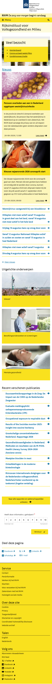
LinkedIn (15, 668)
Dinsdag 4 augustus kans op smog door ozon (24, 253)
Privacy (5, 610)
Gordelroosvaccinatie (18, 56)
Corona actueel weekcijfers (21, 53)
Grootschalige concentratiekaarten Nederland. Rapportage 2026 (22, 435)
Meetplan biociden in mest (18, 458)
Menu (8, 19)
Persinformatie (8, 576)
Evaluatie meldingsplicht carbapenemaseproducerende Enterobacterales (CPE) (20, 409)
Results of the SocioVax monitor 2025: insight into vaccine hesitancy (24, 426)
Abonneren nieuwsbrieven (13, 653)
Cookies (5, 607)
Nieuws (6, 69)
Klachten (5, 584)
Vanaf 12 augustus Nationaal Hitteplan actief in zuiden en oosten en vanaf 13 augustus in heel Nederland (23, 237)
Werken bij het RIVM (10, 580)
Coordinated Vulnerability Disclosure (17, 621)
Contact (5, 573)
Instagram (16, 675)
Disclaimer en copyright (11, 618)
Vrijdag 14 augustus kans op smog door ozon (24, 228)
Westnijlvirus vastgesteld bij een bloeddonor (24, 208)
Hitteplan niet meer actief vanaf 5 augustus (23, 247)
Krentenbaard (15, 50)
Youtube (15, 671)
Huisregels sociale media (12, 595)
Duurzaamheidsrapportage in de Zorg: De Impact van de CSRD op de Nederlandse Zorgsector (25, 397)
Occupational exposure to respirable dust (25, 418)
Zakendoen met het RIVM (12, 591)
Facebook (15, 664)
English (5, 637)
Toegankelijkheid (9, 614)
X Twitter (15, 660)
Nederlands (6, 641)
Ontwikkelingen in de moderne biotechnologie (20, 466)
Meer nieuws (10, 262)
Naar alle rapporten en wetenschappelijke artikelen (26, 500)
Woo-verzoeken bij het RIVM (14, 587)
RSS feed (5, 657)
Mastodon (15, 679)
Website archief (8, 625)
